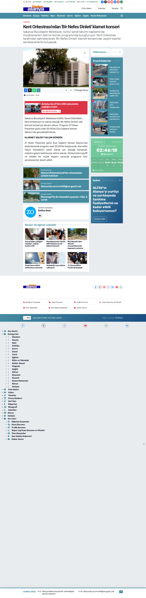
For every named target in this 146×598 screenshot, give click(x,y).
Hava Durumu (57, 302)
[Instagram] (108, 287)
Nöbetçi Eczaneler (33, 302)
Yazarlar (115, 8)
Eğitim (78, 16)
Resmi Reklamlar (99, 16)
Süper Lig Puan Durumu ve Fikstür (28, 430)
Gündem (27, 16)
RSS (28, 318)
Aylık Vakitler (99, 170)
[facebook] (23, 326)
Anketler (12, 410)
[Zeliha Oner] (30, 212)
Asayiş (36, 16)
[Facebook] (96, 287)
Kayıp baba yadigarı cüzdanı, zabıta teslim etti (34, 243)
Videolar (101, 8)
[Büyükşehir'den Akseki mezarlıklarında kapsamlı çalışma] (77, 234)
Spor (53, 16)
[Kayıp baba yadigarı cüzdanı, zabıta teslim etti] (34, 234)
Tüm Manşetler (32, 308)
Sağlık (86, 16)
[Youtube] (117, 287)
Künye (15, 383)
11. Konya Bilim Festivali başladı (75, 266)
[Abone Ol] (81, 90)
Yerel (14, 354)
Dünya (15, 372)
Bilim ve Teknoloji (20, 360)
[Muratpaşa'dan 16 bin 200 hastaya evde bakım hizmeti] (56, 234)
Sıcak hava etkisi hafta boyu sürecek (33, 266)
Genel (15, 351)
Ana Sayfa (13, 331)
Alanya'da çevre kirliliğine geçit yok (98, 591)
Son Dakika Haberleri (59, 308)
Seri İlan (12, 401)
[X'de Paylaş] (30, 90)
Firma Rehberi (15, 398)
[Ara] (121, 8)
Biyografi (12, 407)
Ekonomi (61, 16)
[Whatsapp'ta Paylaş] (34, 90)
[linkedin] (127, 326)
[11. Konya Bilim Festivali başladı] (77, 258)
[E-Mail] (40, 216)
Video (11, 392)
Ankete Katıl (99, 219)
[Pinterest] (104, 287)
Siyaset (15, 378)
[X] (100, 287)
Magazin (16, 366)
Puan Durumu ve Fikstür (111, 302)
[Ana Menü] (122, 15)
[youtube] (85, 326)
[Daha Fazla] (38, 90)
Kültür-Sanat (18, 363)
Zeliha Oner (44, 210)
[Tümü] (120, 52)
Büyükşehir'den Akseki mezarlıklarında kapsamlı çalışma (75, 244)
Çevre (70, 16)
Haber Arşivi (82, 308)
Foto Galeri (86, 8)
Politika (45, 16)
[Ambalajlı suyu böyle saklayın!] (56, 258)
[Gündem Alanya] (36, 8)
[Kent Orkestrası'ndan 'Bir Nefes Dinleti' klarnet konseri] (56, 68)
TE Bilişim (119, 318)
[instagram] (64, 326)
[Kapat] (144, 444)
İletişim (15, 386)
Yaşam (26, 22)
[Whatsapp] (121, 287)
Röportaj (12, 404)
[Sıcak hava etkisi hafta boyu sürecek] (34, 258)
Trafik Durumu (82, 302)
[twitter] (44, 326)
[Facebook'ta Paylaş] (25, 90)
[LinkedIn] (112, 287)
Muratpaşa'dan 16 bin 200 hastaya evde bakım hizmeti (55, 243)
